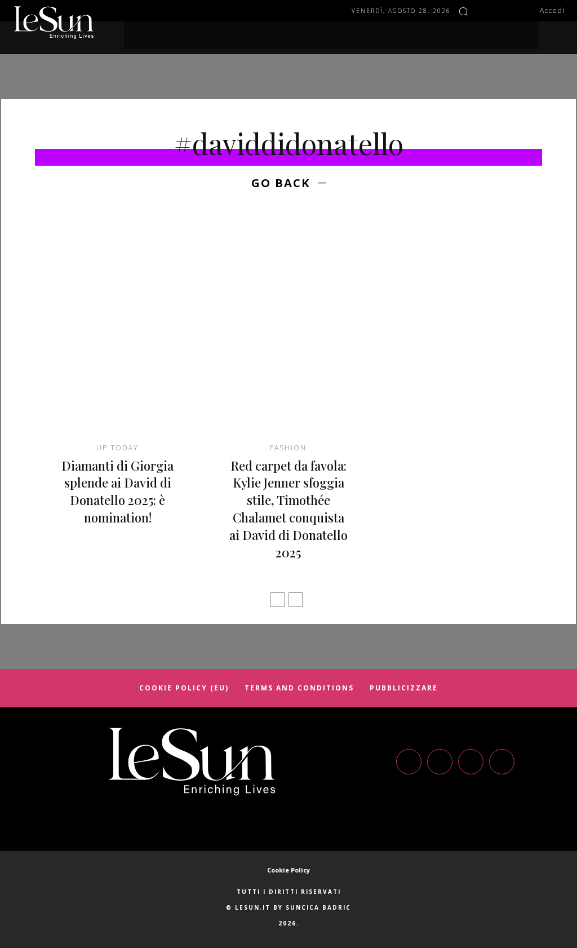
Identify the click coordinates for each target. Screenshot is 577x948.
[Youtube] (501, 761)
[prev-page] (277, 599)
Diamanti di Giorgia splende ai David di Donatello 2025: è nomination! (117, 491)
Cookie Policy (288, 870)
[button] (463, 11)
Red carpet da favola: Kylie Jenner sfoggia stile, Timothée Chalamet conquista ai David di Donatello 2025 (288, 509)
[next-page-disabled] (295, 599)
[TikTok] (470, 761)
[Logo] (192, 761)
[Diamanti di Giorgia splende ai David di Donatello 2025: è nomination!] (117, 332)
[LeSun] (56, 22)
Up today (117, 448)
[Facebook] (484, 10)
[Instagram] (500, 10)
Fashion (288, 448)
